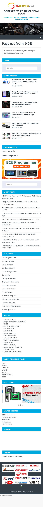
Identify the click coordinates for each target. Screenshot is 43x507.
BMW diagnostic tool (9, 258)
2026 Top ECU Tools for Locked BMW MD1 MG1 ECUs (25, 124)
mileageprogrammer (9, 417)
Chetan (6, 495)
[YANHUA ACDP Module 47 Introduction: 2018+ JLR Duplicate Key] (6, 138)
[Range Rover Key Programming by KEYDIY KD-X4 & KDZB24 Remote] (6, 96)
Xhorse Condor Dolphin (11, 340)
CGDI (4, 377)
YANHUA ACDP (7, 374)
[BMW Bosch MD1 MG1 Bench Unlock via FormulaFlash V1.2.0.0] (6, 106)
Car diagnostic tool (8, 268)
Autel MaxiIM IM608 (10, 338)
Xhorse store (6, 422)
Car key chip (6, 275)
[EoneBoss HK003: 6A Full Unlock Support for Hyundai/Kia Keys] (6, 117)
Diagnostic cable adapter (10, 282)
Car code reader (7, 265)
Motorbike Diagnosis (9, 296)
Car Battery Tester (8, 261)
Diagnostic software (9, 285)
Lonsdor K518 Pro (10, 319)
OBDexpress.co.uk (8, 415)
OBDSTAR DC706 (10, 345)
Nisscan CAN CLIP (10, 333)
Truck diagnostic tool (9, 310)
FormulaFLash (8, 342)
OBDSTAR (5, 368)
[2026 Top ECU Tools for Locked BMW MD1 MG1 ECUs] (6, 127)
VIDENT (4, 372)
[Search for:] (21, 68)
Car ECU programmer (9, 272)
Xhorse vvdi (6, 419)
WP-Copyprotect (10, 495)
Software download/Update (11, 306)
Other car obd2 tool (8, 303)
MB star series (7, 292)
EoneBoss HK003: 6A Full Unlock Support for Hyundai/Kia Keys (23, 114)
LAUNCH (5, 370)
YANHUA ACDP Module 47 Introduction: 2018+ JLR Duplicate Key (26, 134)
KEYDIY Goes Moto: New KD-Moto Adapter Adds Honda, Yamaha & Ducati (24, 81)
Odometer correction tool (11, 299)
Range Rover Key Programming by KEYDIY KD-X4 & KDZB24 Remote (25, 93)
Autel (4, 363)
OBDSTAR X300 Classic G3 (13, 347)
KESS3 (6, 324)
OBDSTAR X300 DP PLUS (12, 326)
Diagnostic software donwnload (14, 322)
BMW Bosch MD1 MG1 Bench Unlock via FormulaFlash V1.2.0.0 (25, 103)
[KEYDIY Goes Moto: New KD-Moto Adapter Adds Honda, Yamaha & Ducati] (6, 84)
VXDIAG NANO (9, 329)
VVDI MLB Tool (9, 349)
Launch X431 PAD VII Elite (12, 352)
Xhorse (4, 365)
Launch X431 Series (8, 289)
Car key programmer (9, 278)
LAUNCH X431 (8, 331)
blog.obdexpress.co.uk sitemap (12, 456)
